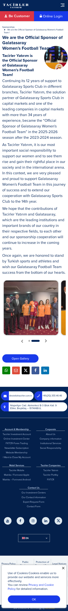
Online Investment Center (17, 438)
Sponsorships (8, 27)
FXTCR (50, 479)
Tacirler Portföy (50, 474)
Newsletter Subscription (17, 448)
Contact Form (33, 506)
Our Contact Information (34, 497)
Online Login (52, 16)
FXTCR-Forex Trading (17, 443)
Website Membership (16, 452)
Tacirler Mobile (16, 470)
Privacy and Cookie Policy (31, 587)
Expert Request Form (33, 501)
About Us (50, 434)
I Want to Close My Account (16, 457)
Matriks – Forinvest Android (17, 479)
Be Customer (19, 16)
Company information (51, 438)
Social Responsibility (50, 448)
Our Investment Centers (34, 492)
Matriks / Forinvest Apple (16, 474)
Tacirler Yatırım (50, 470)
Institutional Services (50, 443)
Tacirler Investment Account (17, 434)
